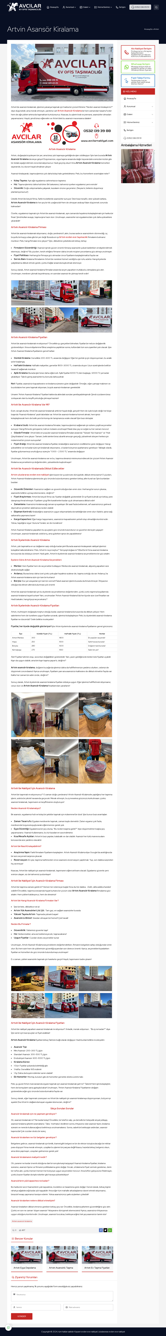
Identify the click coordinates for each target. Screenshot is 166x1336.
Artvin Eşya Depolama (25, 1267)
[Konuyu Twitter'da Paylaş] (105, 1230)
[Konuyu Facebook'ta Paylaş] (101, 1230)
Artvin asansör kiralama (22, 1221)
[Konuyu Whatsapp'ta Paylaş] (110, 1230)
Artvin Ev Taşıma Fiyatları (97, 1267)
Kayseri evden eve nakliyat (86, 1331)
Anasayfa (148, 29)
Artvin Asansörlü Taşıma (61, 1267)
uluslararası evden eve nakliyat (112, 1331)
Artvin (156, 29)
